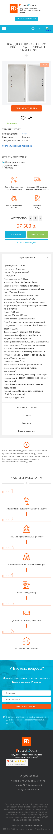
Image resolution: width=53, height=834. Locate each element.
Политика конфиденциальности (26, 825)
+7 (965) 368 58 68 (29, 776)
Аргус (24, 134)
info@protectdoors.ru (28, 790)
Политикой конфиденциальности (33, 717)
